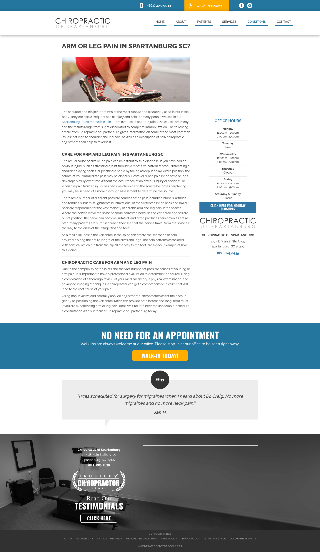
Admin (68, 538)
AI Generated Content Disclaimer (160, 546)
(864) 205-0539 (228, 253)
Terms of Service (215, 538)
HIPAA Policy (169, 538)
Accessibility (84, 538)
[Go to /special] (207, 5)
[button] (227, 207)
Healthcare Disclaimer (141, 538)
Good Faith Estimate (243, 538)
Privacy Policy (190, 538)
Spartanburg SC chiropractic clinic (86, 122)
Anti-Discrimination (109, 538)
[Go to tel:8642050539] (160, 5)
